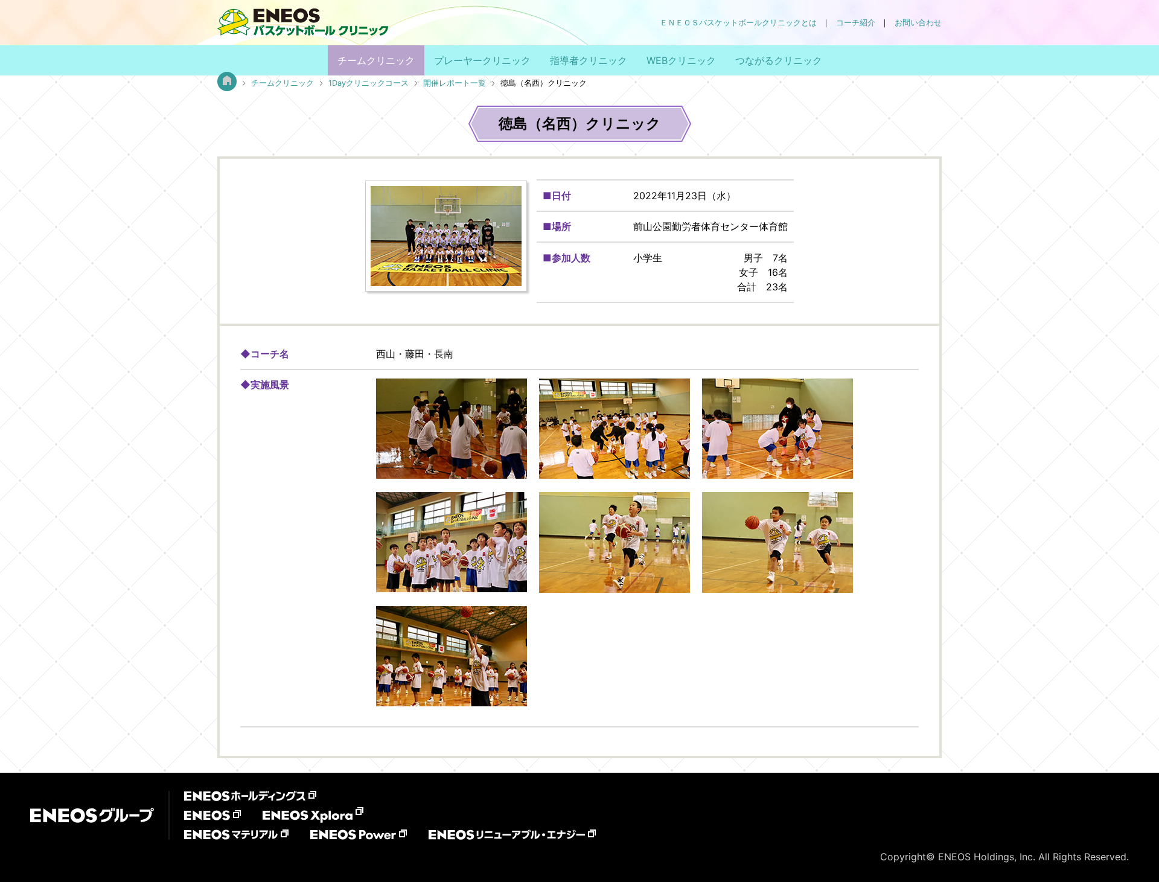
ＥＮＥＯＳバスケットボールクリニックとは (738, 22)
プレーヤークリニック (482, 60)
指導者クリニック (588, 60)
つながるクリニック (778, 60)
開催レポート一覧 (454, 83)
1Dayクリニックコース (368, 83)
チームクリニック (376, 60)
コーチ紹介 (855, 22)
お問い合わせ (918, 22)
